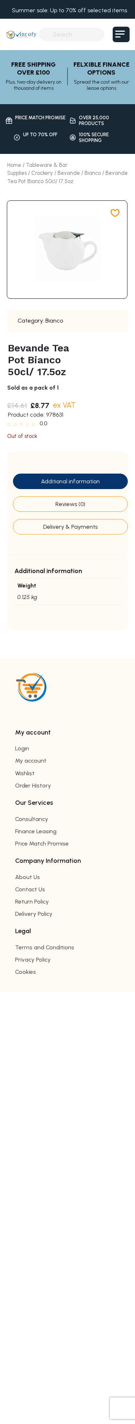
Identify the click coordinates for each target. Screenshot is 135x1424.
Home (14, 165)
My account (30, 760)
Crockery (42, 173)
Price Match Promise (42, 843)
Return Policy (32, 901)
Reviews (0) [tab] (70, 504)
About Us (27, 877)
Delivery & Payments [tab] (70, 526)
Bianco (93, 173)
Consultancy (31, 819)
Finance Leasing (36, 831)
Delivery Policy (34, 913)
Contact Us (30, 889)
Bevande (69, 173)
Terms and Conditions (44, 947)
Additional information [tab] (70, 481)
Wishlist (25, 773)
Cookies (25, 971)
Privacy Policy (33, 959)
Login (22, 748)
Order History (33, 785)
